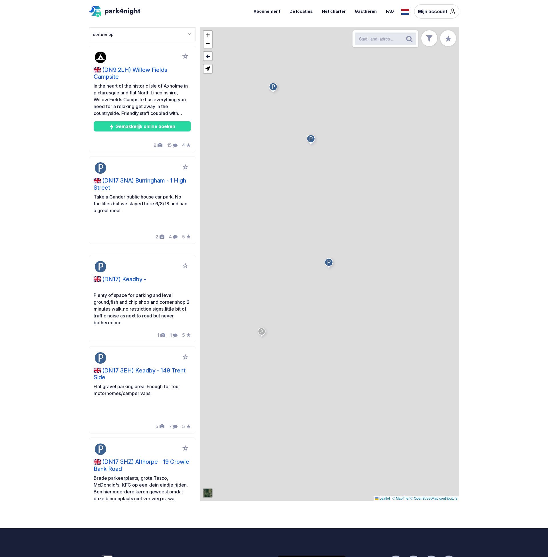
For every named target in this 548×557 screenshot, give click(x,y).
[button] (330, 264)
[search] (409, 39)
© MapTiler (401, 498)
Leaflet (384, 498)
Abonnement (266, 11)
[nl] (405, 11)
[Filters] (429, 38)
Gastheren (366, 11)
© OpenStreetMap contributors (434, 498)
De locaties (301, 11)
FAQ (390, 11)
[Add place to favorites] (185, 56)
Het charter (334, 11)
